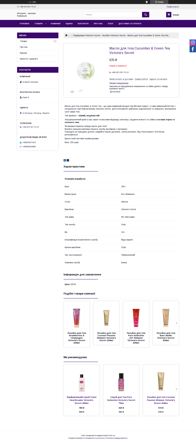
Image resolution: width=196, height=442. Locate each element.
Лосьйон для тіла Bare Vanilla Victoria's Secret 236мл (166, 336)
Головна (24, 24)
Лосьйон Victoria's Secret (113, 35)
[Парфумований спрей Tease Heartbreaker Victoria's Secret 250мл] (81, 379)
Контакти (83, 24)
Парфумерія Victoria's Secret (86, 35)
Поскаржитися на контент (94, 438)
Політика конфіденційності (117, 438)
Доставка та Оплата (130, 24)
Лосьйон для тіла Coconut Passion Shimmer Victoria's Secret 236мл (107, 336)
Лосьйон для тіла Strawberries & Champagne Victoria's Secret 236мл (77, 338)
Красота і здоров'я (29, 59)
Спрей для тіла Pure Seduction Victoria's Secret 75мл (121, 400)
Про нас (98, 24)
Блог (110, 24)
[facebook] (65, 161)
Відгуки (23, 53)
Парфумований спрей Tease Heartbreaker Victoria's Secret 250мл (82, 400)
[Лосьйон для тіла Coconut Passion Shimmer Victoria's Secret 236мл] (106, 315)
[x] (68, 161)
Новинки (55, 24)
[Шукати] (145, 14)
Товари (38, 24)
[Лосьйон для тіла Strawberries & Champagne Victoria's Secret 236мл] (77, 315)
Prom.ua (111, 436)
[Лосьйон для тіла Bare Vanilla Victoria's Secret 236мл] (166, 315)
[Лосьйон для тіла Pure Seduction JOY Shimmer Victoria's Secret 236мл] (136, 315)
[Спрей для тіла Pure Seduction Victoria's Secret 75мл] (121, 379)
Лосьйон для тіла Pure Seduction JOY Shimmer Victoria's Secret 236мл (136, 338)
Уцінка (69, 24)
